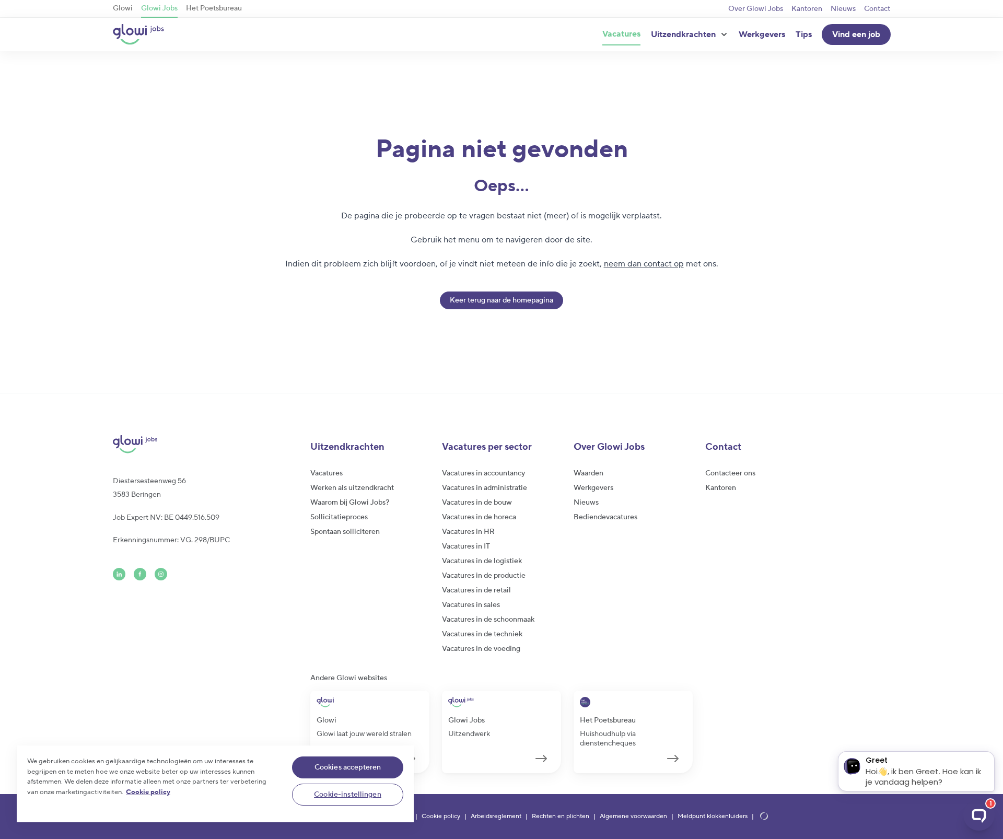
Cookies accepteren (347, 767)
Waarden (588, 473)
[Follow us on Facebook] (140, 574)
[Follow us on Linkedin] (119, 574)
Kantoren (806, 9)
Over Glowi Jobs (755, 9)
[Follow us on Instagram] (161, 574)
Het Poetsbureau (214, 8)
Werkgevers (762, 34)
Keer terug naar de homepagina (501, 300)
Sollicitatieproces (339, 517)
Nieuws (843, 9)
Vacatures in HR (468, 532)
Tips (804, 34)
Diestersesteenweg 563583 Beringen (149, 487)
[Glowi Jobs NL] (138, 34)
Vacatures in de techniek (482, 634)
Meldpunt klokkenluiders (713, 816)
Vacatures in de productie (484, 576)
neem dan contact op (644, 264)
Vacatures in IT (466, 546)
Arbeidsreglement (496, 816)
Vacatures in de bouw (477, 502)
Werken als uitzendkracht (352, 488)
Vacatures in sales (471, 605)
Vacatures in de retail (476, 590)
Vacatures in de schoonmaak (488, 619)
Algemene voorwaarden (633, 816)
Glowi (123, 8)
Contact (877, 9)
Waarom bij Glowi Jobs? (349, 502)
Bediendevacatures (605, 517)
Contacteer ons (730, 473)
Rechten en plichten (560, 816)
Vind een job (856, 34)
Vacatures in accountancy (483, 473)
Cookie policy (441, 816)
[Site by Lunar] (764, 816)
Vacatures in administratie (484, 488)
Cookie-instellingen (347, 794)
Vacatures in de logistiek (482, 561)
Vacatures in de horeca (479, 517)
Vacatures (621, 34)
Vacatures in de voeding (481, 649)
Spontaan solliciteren (345, 532)
